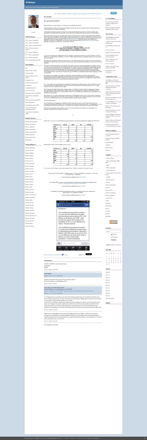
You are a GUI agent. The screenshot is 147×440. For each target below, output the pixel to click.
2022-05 (108, 280)
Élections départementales (31, 121)
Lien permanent (50, 254)
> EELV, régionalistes (111, 167)
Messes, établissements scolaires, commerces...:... (113, 87)
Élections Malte (28, 200)
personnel (108, 211)
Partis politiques (109, 147)
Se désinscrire (115, 237)
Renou (107, 97)
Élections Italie (28, 187)
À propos (33, 32)
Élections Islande (29, 184)
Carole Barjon (109, 80)
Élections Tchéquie (29, 226)
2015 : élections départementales (32, 60)
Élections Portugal (29, 210)
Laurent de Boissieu (110, 85)
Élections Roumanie (30, 213)
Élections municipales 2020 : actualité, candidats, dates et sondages (112, 23)
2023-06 (108, 272)
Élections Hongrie (29, 179)
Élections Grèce (29, 176)
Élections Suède (29, 223)
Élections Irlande (29, 181)
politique (108, 213)
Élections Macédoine (30, 197)
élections (108, 187)
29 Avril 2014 (82, 177)
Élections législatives (30, 126)
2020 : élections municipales (31, 42)
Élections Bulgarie (29, 155)
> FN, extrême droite (110, 170)
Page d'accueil (76, 13)
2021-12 (108, 288)
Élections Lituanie (29, 192)
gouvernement (109, 198)
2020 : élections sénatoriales (31, 40)
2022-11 (108, 275)
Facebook (66, 254)
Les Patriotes (28, 85)
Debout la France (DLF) (30, 70)
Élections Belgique (29, 153)
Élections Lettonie (29, 189)
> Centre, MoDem (110, 158)
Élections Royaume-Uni (30, 215)
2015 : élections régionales (31, 57)
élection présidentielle (111, 185)
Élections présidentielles (30, 132)
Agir (26, 68)
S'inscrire (115, 234)
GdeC (107, 106)
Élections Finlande (29, 171)
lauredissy (108, 124)
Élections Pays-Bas (29, 205)
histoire (107, 200)
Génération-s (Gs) (29, 80)
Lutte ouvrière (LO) (30, 90)
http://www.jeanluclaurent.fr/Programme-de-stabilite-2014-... (73, 183)
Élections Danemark (30, 163)
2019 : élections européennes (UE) (33, 45)
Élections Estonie (29, 168)
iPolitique (30, 2)
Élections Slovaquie (29, 218)
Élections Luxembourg (30, 194)
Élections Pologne (29, 207)
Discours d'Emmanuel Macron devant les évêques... (113, 116)
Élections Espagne (29, 166)
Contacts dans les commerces (112, 91)
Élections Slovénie (29, 220)
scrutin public (53, 120)
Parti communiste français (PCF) (32, 100)
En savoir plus (95, 438)
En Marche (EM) (29, 73)
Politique (108, 150)
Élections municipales (30, 129)
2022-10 (108, 277)
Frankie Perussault (110, 110)
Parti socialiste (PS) (29, 102)
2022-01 (108, 285)
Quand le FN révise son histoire (113, 52)
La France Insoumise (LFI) (31, 82)
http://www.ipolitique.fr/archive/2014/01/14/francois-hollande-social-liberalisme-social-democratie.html (68, 291)
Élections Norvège (29, 202)
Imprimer (83, 254)
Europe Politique (109, 142)
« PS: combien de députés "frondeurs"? (63, 13)
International (109, 205)
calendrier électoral (110, 179)
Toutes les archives (110, 298)
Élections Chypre (29, 158)
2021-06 (108, 293)
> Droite (107, 165)
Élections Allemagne (30, 147)
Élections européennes (30, 124)
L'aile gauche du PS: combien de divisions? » (91, 13)
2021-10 (108, 290)
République (108, 216)
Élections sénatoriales (30, 137)
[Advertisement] (114, 336)
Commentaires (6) (57, 254)
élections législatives (110, 195)
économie (108, 182)
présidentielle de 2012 (73, 39)
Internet (107, 208)
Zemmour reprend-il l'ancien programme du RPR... (113, 81)
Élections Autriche (29, 150)
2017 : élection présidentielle (32, 54)
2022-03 (108, 282)
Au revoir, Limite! (110, 50)
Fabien (107, 120)
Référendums (28, 139)
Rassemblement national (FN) (32, 105)
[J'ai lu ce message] (145, 438)
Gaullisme (108, 145)
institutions (108, 203)
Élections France (29, 174)
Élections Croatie (29, 161)
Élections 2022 (109, 190)
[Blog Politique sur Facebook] (113, 244)
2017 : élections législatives (31, 52)
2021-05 (108, 295)
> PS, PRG (108, 177)
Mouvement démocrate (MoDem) (33, 93)
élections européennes (111, 192)
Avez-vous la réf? (110, 63)
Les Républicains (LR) (30, 88)
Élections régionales (30, 134)
